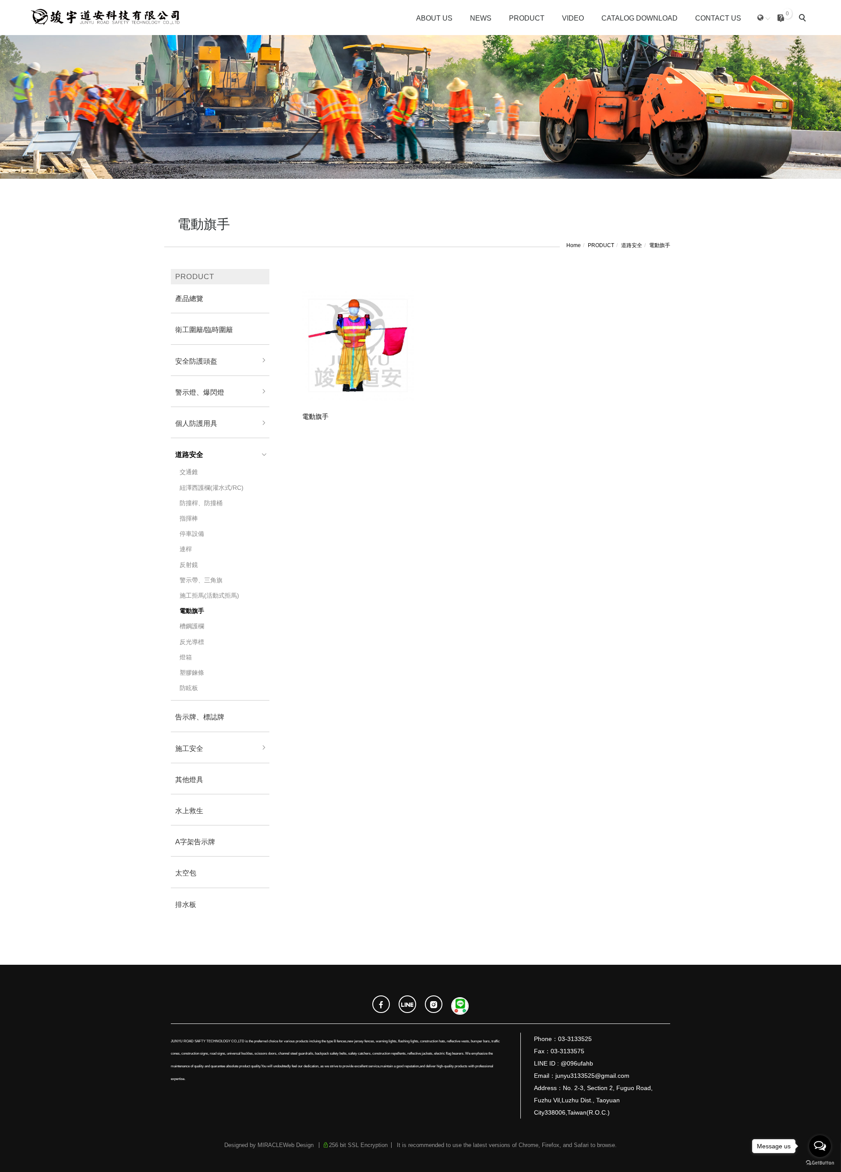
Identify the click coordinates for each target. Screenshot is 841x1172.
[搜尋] (803, 18)
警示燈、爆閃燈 (199, 392)
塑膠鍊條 (192, 672)
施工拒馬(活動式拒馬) (209, 595)
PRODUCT (526, 18)
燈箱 (186, 657)
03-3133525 (575, 1038)
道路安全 (631, 245)
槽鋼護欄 (192, 626)
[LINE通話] (460, 1005)
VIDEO (573, 18)
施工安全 (189, 748)
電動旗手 (659, 245)
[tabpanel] (420, 107)
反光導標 (192, 641)
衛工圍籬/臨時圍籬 (204, 329)
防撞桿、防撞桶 (201, 502)
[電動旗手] (358, 344)
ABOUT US (434, 18)
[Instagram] (433, 1005)
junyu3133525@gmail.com (592, 1075)
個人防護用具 (196, 423)
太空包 (185, 873)
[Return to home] (104, 17)
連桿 (186, 548)
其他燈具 (189, 779)
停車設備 (192, 533)
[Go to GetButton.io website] (820, 1163)
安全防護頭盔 (196, 361)
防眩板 (189, 687)
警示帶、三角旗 (201, 580)
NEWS (480, 18)
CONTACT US (718, 18)
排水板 (185, 904)
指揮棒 (189, 518)
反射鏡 (189, 564)
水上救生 (189, 810)
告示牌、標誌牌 (199, 717)
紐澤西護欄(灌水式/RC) (212, 487)
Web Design (298, 1145)
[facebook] (381, 1005)
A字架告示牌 (195, 842)
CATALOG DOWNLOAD (639, 18)
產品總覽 (189, 298)
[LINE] (407, 1005)
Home (573, 245)
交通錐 (189, 471)
